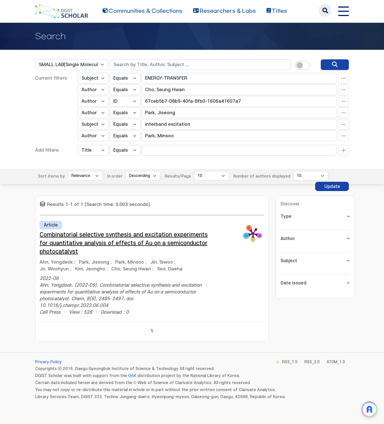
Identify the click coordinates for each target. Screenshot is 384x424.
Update (332, 186)
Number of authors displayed (261, 176)
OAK (132, 375)
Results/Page (178, 176)
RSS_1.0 (289, 362)
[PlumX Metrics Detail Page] (253, 233)
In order (115, 176)
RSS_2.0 (312, 362)
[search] (335, 64)
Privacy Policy (48, 362)
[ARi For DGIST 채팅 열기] (369, 409)
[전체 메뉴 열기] (343, 10)
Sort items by (51, 176)
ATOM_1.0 (336, 362)
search (325, 10)
